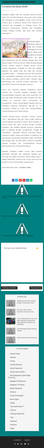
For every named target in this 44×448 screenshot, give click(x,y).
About (27, 440)
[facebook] (15, 444)
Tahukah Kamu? (17, 406)
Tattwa (13, 410)
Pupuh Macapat (16, 396)
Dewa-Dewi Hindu (17, 372)
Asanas (13, 357)
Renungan (13, 10)
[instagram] (28, 444)
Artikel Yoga (15, 354)
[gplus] (21, 444)
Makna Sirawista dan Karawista (27, 337)
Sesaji (12, 403)
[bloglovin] (25, 444)
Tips (11, 417)
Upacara (13, 421)
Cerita (12, 361)
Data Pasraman (16, 368)
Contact (17, 440)
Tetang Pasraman (17, 414)
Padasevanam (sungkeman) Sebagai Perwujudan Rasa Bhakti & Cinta (22, 197)
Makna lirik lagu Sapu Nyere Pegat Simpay (16, 216)
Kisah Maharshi (16, 388)
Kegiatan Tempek (17, 385)
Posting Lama (36, 288)
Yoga (12, 428)
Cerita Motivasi (16, 365)
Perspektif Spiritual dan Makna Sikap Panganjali (17, 235)
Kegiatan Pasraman (18, 381)
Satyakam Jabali (25, 167)
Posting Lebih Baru (9, 288)
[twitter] (18, 444)
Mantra (13, 392)
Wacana (13, 425)
